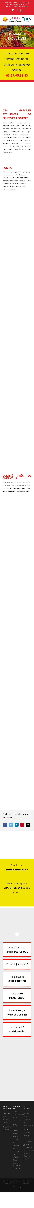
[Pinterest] (22, 824)
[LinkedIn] (16, 824)
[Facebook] (5, 824)
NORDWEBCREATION (25, 1183)
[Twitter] (10, 824)
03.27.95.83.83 (23, 3)
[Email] (28, 824)
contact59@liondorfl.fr (20, 6)
